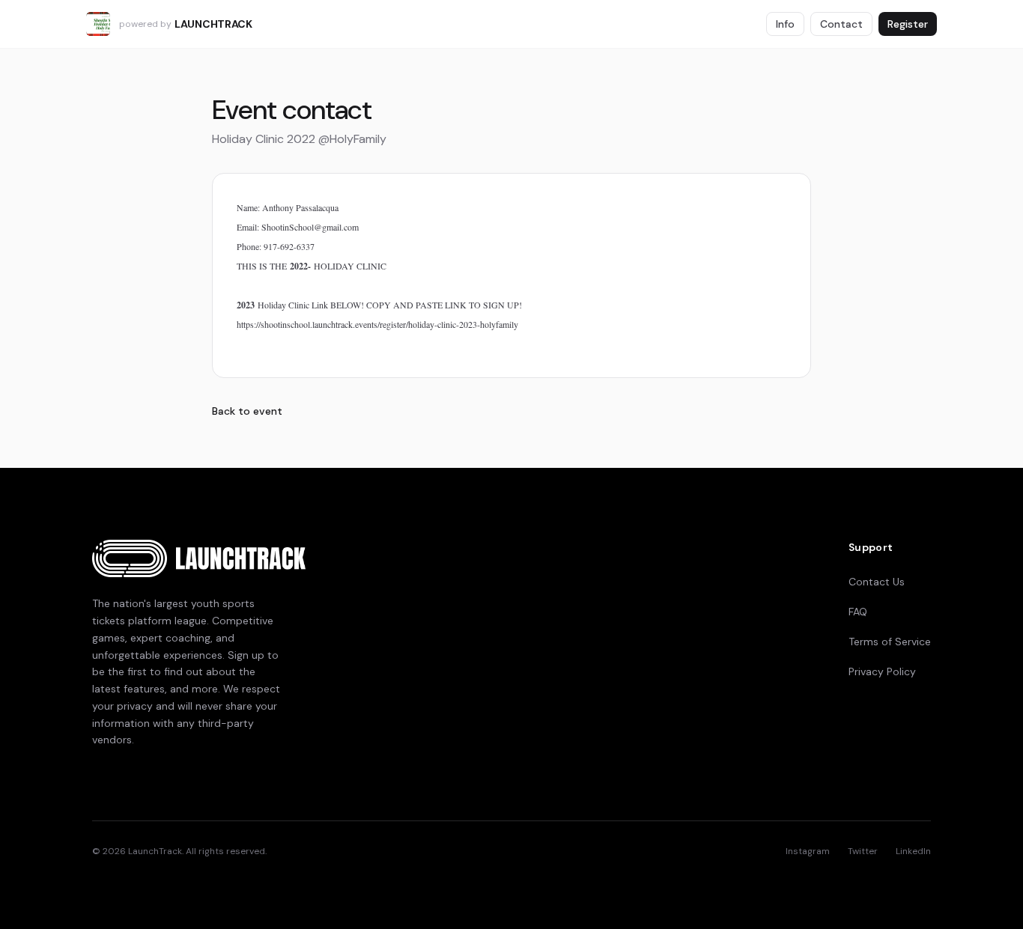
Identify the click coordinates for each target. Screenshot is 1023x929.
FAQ (858, 611)
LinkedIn (913, 851)
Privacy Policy (882, 671)
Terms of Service (890, 641)
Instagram (808, 851)
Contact (841, 24)
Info (785, 24)
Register (907, 24)
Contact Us (877, 581)
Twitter (863, 851)
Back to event (247, 411)
